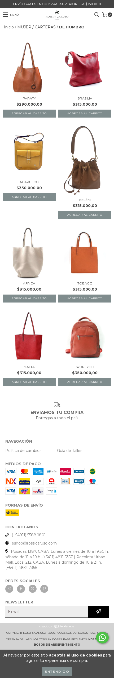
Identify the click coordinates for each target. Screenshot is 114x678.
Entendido (57, 671)
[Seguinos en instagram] (9, 589)
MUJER (24, 27)
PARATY (29, 98)
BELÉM (85, 200)
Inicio (9, 27)
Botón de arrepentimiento (57, 644)
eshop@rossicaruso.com (34, 543)
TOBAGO (85, 283)
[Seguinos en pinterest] (44, 589)
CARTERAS (45, 27)
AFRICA (29, 283)
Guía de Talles (69, 450)
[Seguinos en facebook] (21, 589)
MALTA (29, 367)
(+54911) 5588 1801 (29, 535)
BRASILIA (84, 98)
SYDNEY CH (85, 367)
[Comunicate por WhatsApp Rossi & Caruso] (102, 638)
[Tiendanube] (57, 627)
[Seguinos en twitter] (33, 589)
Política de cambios (23, 450)
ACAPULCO (29, 182)
